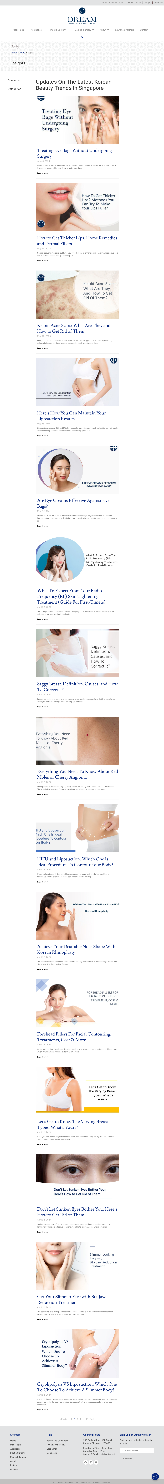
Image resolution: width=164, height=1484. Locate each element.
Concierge (52, 1453)
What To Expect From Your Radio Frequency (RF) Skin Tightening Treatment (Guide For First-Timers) (71, 596)
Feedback (158, 2)
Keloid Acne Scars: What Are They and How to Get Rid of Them (73, 328)
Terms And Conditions (57, 1440)
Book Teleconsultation (113, 2)
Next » (93, 1419)
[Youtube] (96, 1462)
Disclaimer (52, 1449)
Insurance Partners (124, 30)
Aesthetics (36, 30)
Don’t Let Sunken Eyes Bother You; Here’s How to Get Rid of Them (77, 1212)
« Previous (64, 1419)
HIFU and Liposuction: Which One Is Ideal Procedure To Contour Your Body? (75, 862)
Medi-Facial (19, 30)
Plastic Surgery (58, 30)
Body (22, 52)
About (103, 30)
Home (14, 52)
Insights (148, 2)
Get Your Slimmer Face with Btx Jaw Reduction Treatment (71, 1299)
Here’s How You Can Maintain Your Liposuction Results (71, 416)
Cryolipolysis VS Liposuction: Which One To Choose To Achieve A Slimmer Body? (77, 1387)
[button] (82, 37)
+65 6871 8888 (134, 2)
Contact (144, 30)
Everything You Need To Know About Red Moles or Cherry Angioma (77, 774)
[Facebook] (85, 1462)
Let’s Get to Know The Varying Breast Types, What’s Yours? (72, 1124)
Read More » (42, 173)
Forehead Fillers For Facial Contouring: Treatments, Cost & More (74, 1037)
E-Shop (13, 1465)
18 (87, 1419)
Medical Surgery (82, 30)
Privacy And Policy (56, 1444)
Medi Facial (15, 1444)
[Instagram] (91, 1462)
